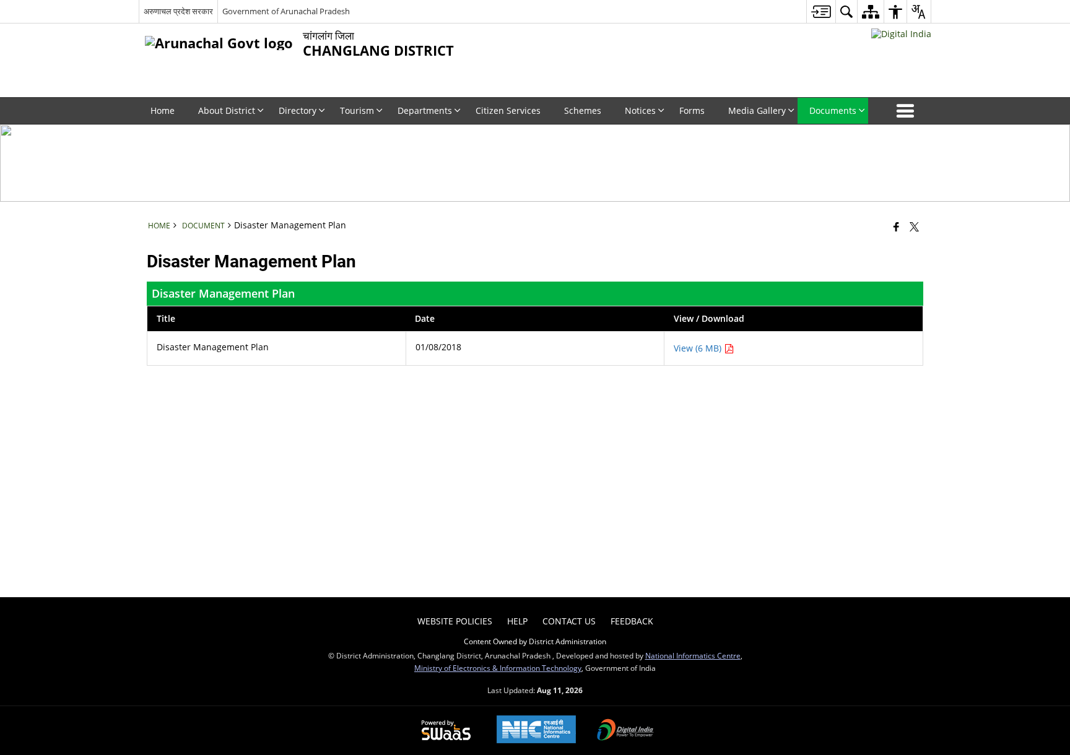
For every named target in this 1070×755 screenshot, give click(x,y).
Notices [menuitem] (640, 110)
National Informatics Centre (693, 655)
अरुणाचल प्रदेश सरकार (178, 11)
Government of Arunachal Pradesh (286, 11)
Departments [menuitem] (425, 110)
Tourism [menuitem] (357, 110)
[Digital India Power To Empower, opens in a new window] (625, 731)
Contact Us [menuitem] (569, 621)
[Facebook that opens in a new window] (896, 226)
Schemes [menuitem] (582, 110)
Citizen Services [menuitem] (508, 110)
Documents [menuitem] (832, 110)
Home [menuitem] (162, 110)
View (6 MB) (699, 348)
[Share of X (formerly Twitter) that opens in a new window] (914, 226)
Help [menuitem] (517, 621)
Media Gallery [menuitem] (757, 110)
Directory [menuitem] (297, 110)
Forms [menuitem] (692, 110)
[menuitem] (820, 11)
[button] (907, 111)
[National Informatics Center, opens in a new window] (536, 730)
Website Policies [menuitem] (454, 621)
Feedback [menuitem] (632, 621)
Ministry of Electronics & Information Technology (497, 668)
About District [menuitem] (226, 110)
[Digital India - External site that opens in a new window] (901, 34)
